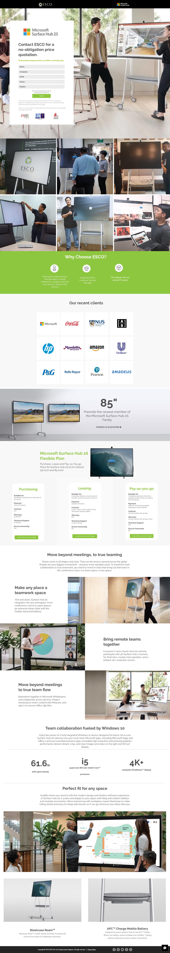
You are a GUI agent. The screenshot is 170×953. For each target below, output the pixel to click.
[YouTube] (122, 949)
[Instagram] (130, 949)
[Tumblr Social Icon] (126, 949)
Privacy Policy (92, 949)
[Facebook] (114, 949)
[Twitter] (118, 949)
